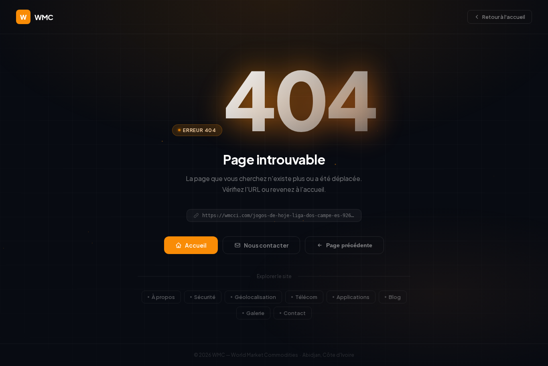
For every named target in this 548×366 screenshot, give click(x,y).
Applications (353, 297)
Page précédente (349, 245)
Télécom (306, 297)
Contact (295, 313)
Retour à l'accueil (503, 17)
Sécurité (204, 297)
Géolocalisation (255, 297)
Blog (395, 297)
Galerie (255, 313)
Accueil (196, 245)
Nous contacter (266, 245)
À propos (163, 297)
